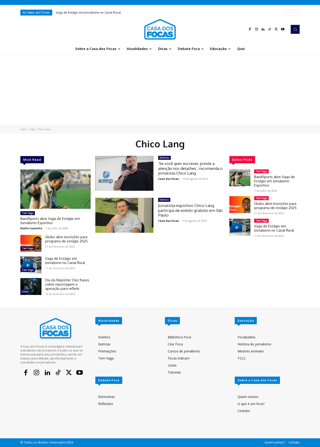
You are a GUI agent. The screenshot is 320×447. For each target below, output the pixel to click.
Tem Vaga (27, 213)
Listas (25, 291)
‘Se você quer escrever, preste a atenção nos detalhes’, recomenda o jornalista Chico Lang (190, 168)
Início (23, 129)
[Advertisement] (160, 89)
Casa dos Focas (168, 178)
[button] (295, 29)
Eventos (164, 199)
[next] (297, 12)
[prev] (289, 12)
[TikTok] (269, 29)
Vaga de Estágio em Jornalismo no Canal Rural (88, 12)
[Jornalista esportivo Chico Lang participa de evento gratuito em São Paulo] (124, 215)
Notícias (164, 157)
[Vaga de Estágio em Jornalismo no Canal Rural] (30, 264)
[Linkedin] (263, 29)
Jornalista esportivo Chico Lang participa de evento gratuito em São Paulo (190, 210)
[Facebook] (250, 29)
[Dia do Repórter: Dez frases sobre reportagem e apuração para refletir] (30, 286)
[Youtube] (282, 29)
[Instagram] (256, 29)
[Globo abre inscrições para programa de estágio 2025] (30, 243)
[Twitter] (276, 29)
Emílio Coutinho (31, 228)
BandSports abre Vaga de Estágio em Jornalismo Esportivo (50, 220)
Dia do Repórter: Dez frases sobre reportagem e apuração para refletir (67, 284)
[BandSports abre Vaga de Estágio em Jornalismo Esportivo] (55, 189)
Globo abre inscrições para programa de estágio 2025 (66, 239)
